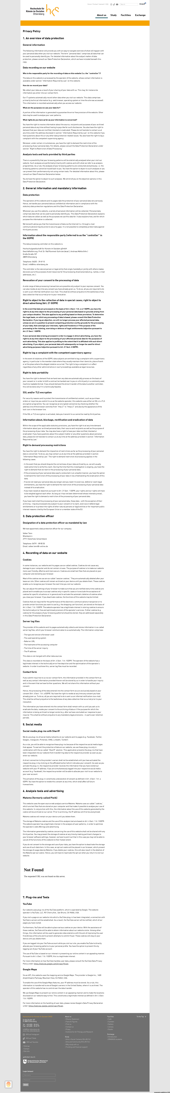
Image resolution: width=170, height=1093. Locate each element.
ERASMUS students (115, 1039)
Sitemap (27, 1046)
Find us (68, 1024)
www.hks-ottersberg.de (31, 1031)
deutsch (101, 4)
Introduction (112, 1037)
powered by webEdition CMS (162, 1092)
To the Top (140, 1017)
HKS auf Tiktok (29, 1038)
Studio (110, 1029)
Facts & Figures (71, 1022)
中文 (107, 4)
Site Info (26, 1051)
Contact (95, 4)
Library (110, 1027)
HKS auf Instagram (31, 1034)
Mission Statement (72, 1019)
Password (27, 1080)
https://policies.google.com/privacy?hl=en (51, 964)
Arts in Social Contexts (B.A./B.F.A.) (78, 1039)
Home (90, 4)
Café (109, 1019)
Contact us (70, 1027)
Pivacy (68, 1029)
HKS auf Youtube (30, 1042)
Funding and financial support (77, 1047)
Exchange (140, 15)
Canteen (111, 1022)
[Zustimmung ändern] (8, 1084)
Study (113, 15)
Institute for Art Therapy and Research (79, 1032)
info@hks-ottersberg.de (31, 1029)
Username (27, 1075)
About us (101, 15)
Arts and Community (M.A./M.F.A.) (78, 1042)
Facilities (126, 15)
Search (123, 4)
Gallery (110, 1024)
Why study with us (72, 1044)
